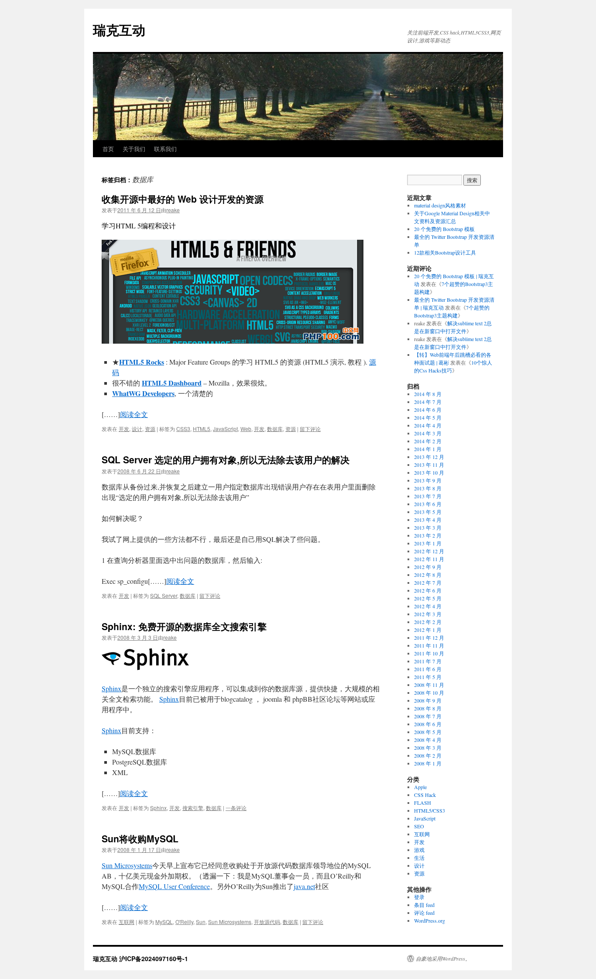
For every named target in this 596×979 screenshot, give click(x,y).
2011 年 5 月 (428, 676)
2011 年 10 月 (429, 653)
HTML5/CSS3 (429, 810)
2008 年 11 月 (429, 684)
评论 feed (424, 912)
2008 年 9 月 (428, 700)
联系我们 (165, 149)
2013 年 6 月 (428, 503)
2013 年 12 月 (429, 456)
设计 (137, 428)
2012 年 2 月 (428, 621)
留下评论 (310, 428)
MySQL (164, 921)
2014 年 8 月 (428, 393)
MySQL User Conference (174, 886)
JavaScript (225, 428)
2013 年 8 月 (428, 488)
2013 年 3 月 (428, 527)
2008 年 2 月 (428, 755)
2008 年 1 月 (428, 763)
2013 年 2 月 (428, 535)
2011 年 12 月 (429, 637)
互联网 (126, 921)
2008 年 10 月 (429, 692)
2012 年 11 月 (429, 558)
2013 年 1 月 (428, 543)
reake (173, 210)
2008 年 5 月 (428, 731)
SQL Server (163, 595)
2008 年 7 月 (428, 716)
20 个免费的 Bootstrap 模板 (444, 228)
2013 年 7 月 (428, 496)
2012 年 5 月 (428, 598)
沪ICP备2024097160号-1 (153, 958)
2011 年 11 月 (429, 645)
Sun (201, 921)
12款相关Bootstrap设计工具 (445, 252)
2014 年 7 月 (428, 401)
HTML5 (201, 428)
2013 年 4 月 (428, 519)
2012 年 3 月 (428, 613)
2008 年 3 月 (428, 747)
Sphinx (111, 688)
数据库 (275, 428)
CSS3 (183, 428)
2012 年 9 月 (428, 566)
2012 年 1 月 (428, 629)
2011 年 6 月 (428, 668)
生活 (419, 857)
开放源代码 (267, 921)
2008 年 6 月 (428, 723)
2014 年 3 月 (428, 433)
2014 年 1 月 (428, 448)
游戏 (419, 849)
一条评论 (236, 807)
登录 (419, 896)
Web (245, 428)
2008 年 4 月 (428, 739)
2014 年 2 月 (428, 441)
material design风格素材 (440, 205)
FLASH (422, 802)
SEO (419, 826)
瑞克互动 (119, 29)
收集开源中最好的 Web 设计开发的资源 (183, 198)
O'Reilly (184, 921)
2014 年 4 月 (428, 425)
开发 (124, 428)
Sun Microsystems (127, 865)
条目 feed (424, 904)
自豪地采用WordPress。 (443, 958)
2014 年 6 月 (428, 409)
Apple (420, 786)
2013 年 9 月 (428, 480)
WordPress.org (429, 920)
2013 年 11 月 (429, 464)
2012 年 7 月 (428, 582)
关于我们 (134, 149)
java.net (304, 886)
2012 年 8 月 (428, 574)
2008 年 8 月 (428, 708)
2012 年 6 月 (428, 590)
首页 (108, 149)
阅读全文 (134, 414)
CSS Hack (425, 794)
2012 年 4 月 (428, 606)
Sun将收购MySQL (140, 838)
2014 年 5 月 (428, 417)
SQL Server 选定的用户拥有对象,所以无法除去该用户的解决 (225, 459)
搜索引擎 (192, 807)
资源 (150, 428)
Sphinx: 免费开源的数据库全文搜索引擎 (184, 626)
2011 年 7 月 (428, 661)
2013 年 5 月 (428, 511)
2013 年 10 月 (429, 472)
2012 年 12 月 (429, 551)
